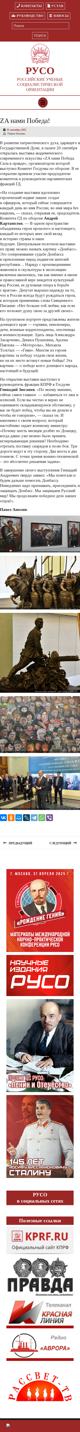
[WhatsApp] (41, 817)
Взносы (61, 16)
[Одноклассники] (11, 817)
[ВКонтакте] (3, 817)
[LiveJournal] (26, 817)
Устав (57, 6)
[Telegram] (34, 817)
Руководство (30, 16)
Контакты (31, 6)
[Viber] (49, 817)
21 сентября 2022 (16, 129)
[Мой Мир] (18, 817)
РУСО (40, 70)
